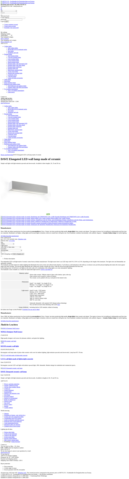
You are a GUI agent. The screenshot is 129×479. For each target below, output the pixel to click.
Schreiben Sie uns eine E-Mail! (31, 309)
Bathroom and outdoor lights (12, 84)
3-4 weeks (12, 240)
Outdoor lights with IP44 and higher (18, 87)
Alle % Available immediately (16, 90)
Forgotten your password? (11, 27)
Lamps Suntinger (9, 390)
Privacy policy (8, 404)
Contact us (7, 388)
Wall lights (7, 81)
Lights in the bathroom (10, 434)
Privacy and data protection (11, 384)
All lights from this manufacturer (10, 236)
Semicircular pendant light (15, 73)
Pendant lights (8, 54)
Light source (11, 92)
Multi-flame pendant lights (15, 70)
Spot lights (11, 51)
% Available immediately (11, 89)
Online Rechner (15, 441)
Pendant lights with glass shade (16, 65)
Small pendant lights (13, 62)
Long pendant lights (13, 59)
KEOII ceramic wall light (10, 346)
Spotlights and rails (13, 52)
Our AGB (7, 403)
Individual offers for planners (12, 424)
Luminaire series (12, 75)
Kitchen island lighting (10, 438)
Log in (6, 21)
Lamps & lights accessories (15, 78)
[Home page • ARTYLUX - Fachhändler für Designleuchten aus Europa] (17, 1)
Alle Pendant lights (13, 56)
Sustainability (8, 392)
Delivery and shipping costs (12, 393)
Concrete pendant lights (14, 57)
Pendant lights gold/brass (15, 67)
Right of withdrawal (9, 399)
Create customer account (11, 24)
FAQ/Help (7, 395)
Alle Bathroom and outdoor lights (17, 86)
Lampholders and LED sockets (12, 418)
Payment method (9, 396)
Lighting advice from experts (12, 426)
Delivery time (8, 401)
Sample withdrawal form (11, 385)
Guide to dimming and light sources (14, 420)
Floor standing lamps (10, 82)
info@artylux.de (5, 103)
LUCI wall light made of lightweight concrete (17, 359)
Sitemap (6, 413)
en (1, 9)
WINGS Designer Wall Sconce (11, 332)
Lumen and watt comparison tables (14, 417)
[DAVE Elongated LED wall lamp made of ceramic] (26, 215)
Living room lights (13, 71)
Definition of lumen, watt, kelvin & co (14, 415)
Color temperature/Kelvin (11, 423)
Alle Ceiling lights (13, 48)
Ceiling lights (8, 46)
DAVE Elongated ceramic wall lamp (14, 372)
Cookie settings (8, 407)
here (58, 304)
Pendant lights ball (13, 68)
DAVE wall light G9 (46, 269)
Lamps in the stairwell (10, 435)
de (1, 8)
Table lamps (7, 79)
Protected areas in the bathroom (13, 421)
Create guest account (10, 26)
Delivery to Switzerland (10, 398)
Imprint (6, 406)
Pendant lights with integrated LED (17, 63)
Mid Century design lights (11, 440)
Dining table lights (9, 432)
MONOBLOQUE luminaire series (17, 49)
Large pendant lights (13, 60)
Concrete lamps (12, 76)
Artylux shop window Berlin (12, 387)
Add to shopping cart (18, 254)
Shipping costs (22, 239)
